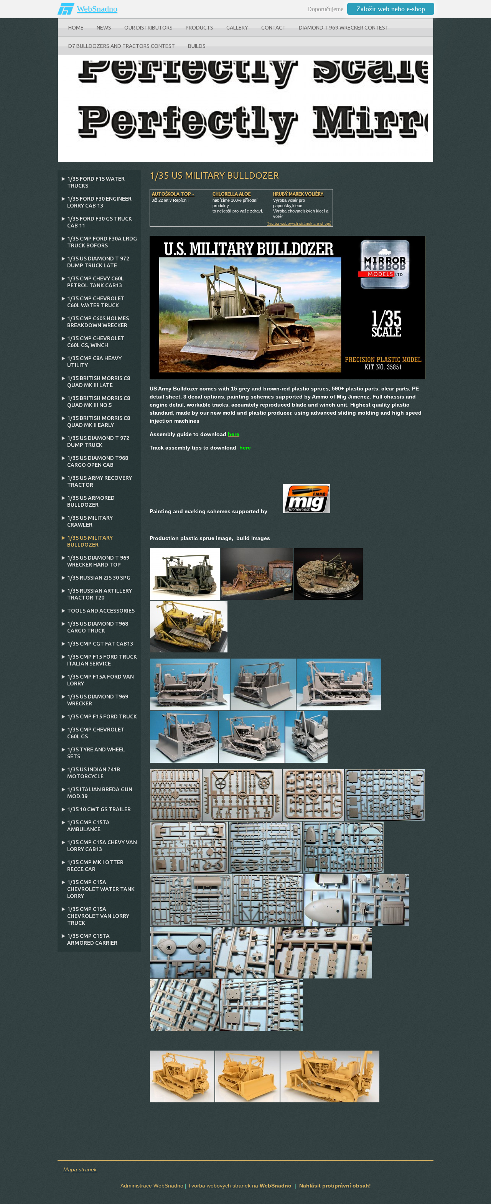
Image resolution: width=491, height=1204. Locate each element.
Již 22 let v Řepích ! (170, 200)
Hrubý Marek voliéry (298, 193)
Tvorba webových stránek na (240, 1186)
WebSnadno (97, 8)
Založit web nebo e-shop (390, 9)
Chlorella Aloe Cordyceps (232, 196)
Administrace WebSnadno (151, 1186)
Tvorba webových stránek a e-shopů (299, 223)
